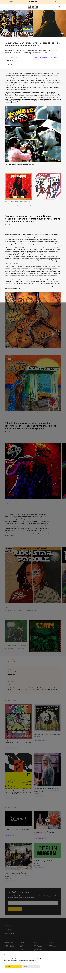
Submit (35, 943)
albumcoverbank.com (13, 672)
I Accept (8, 966)
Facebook (22, 946)
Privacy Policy (37, 947)
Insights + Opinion (9, 942)
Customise (26, 966)
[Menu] (59, 7)
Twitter (21, 947)
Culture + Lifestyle (9, 946)
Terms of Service (38, 949)
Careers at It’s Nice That (39, 946)
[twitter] (8, 64)
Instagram (22, 942)
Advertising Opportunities (40, 950)
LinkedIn (21, 945)
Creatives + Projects (10, 943)
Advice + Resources (9, 945)
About (35, 942)
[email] (11, 64)
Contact (36, 945)
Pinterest (22, 949)
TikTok (21, 943)
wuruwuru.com (11, 674)
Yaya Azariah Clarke (12, 57)
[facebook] (5, 64)
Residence (51, 942)
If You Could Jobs (53, 946)
